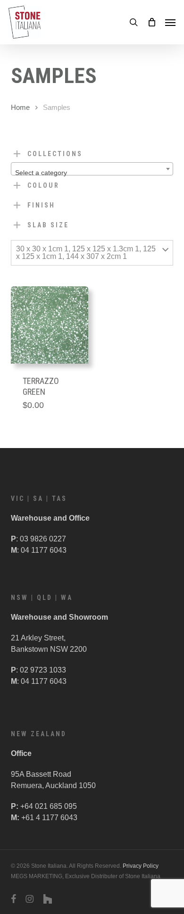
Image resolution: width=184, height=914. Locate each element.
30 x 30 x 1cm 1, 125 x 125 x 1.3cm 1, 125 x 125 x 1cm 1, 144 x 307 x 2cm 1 (86, 252)
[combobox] (92, 168)
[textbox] (91, 173)
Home (20, 107)
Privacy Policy (141, 866)
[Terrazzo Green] (49, 325)
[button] (170, 22)
